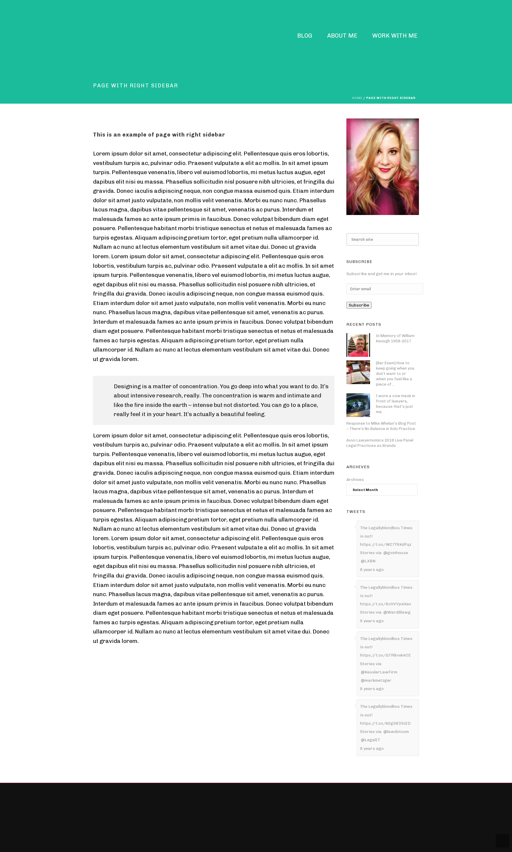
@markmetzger (376, 680)
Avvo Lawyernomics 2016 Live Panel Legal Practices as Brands (379, 443)
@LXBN (368, 561)
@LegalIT (370, 739)
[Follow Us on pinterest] (202, 816)
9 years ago (372, 569)
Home (357, 98)
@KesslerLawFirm (379, 672)
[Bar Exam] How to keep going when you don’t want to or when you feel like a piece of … (395, 373)
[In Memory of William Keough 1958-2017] (358, 345)
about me (342, 36)
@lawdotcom (396, 731)
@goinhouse (395, 552)
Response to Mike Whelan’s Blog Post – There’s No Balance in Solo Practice (381, 426)
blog (304, 36)
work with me (394, 36)
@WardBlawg (397, 612)
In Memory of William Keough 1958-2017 (395, 338)
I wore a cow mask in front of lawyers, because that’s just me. (395, 404)
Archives (355, 479)
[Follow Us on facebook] (192, 816)
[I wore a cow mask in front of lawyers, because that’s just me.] (358, 405)
